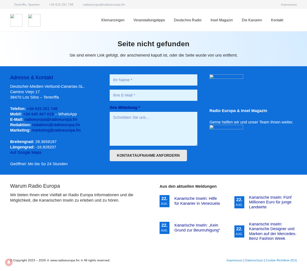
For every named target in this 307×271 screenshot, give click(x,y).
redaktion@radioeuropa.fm (56, 125)
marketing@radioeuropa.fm (56, 130)
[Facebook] (271, 4)
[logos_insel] (34, 20)
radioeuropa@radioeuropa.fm (50, 119)
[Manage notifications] (8, 262)
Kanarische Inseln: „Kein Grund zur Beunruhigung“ (197, 227)
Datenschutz (254, 260)
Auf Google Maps (25, 152)
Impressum (234, 260)
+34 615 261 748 (42, 108)
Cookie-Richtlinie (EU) (281, 260)
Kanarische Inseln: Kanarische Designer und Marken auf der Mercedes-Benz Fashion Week (272, 231)
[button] (204, 20)
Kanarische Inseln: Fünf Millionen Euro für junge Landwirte (270, 202)
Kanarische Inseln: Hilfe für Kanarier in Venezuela (197, 201)
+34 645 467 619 (38, 114)
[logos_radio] (16, 20)
